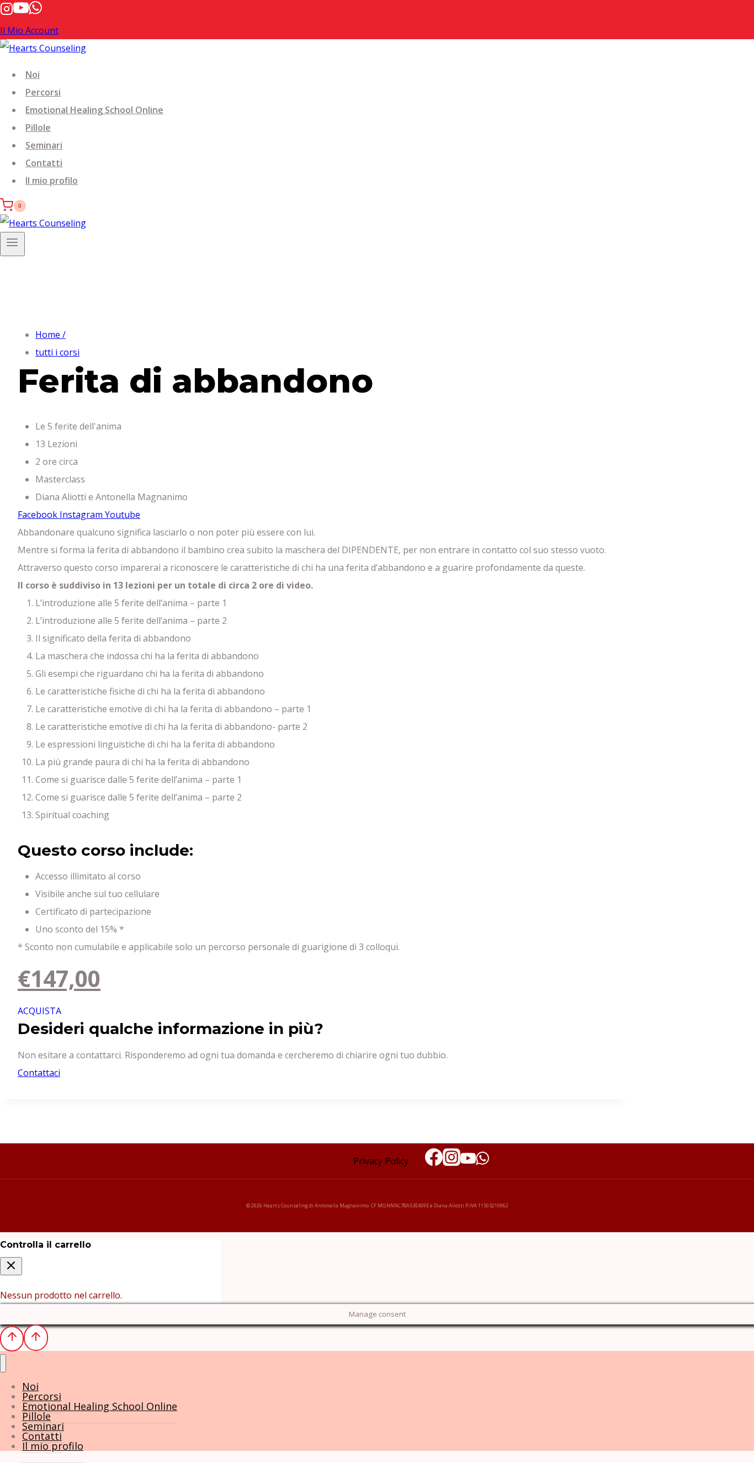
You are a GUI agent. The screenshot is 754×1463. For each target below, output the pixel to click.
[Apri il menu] (12, 244)
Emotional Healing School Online (94, 110)
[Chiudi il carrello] (11, 1266)
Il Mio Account (29, 30)
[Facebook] (434, 1161)
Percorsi (43, 92)
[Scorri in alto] (12, 1338)
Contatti (43, 163)
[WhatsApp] (35, 12)
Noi (32, 74)
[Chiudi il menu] (3, 1363)
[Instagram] (6, 12)
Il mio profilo (51, 180)
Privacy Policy (380, 1161)
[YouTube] (21, 12)
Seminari (43, 145)
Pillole (38, 127)
